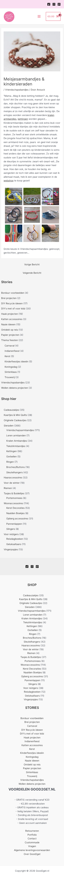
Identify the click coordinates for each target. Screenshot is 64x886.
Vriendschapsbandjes (13, 382)
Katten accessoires (11, 319)
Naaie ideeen (8, 324)
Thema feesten (9, 340)
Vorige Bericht (32, 264)
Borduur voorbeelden (12, 292)
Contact (32, 838)
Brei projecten (9, 298)
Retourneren (32, 830)
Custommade (32, 842)
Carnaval (10, 345)
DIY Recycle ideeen (12, 303)
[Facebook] (48, 4)
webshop (8, 180)
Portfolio (32, 834)
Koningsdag (11, 366)
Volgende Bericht (32, 272)
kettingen (23, 119)
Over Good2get (32, 854)
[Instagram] (53, 4)
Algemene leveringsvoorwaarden (32, 850)
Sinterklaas (11, 372)
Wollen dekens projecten (14, 387)
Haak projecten (9, 313)
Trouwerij (10, 377)
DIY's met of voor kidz (13, 308)
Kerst (7, 356)
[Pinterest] (59, 4)
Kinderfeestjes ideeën (16, 361)
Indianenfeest (12, 351)
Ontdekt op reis (9, 329)
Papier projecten (10, 334)
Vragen (32, 846)
